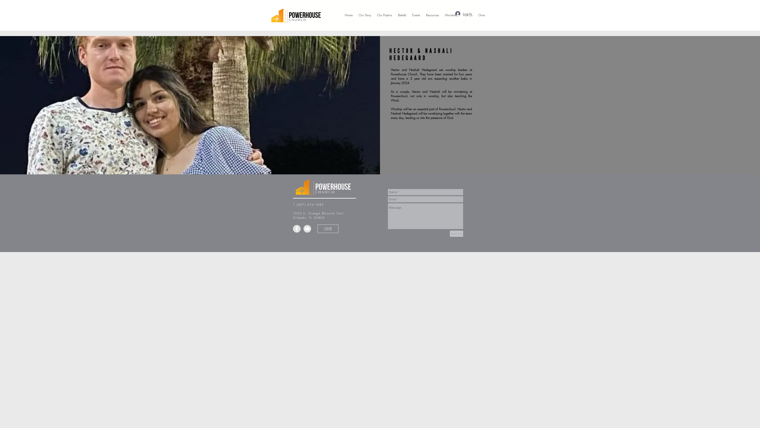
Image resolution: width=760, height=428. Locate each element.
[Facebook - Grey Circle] (297, 229)
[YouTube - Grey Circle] (307, 229)
